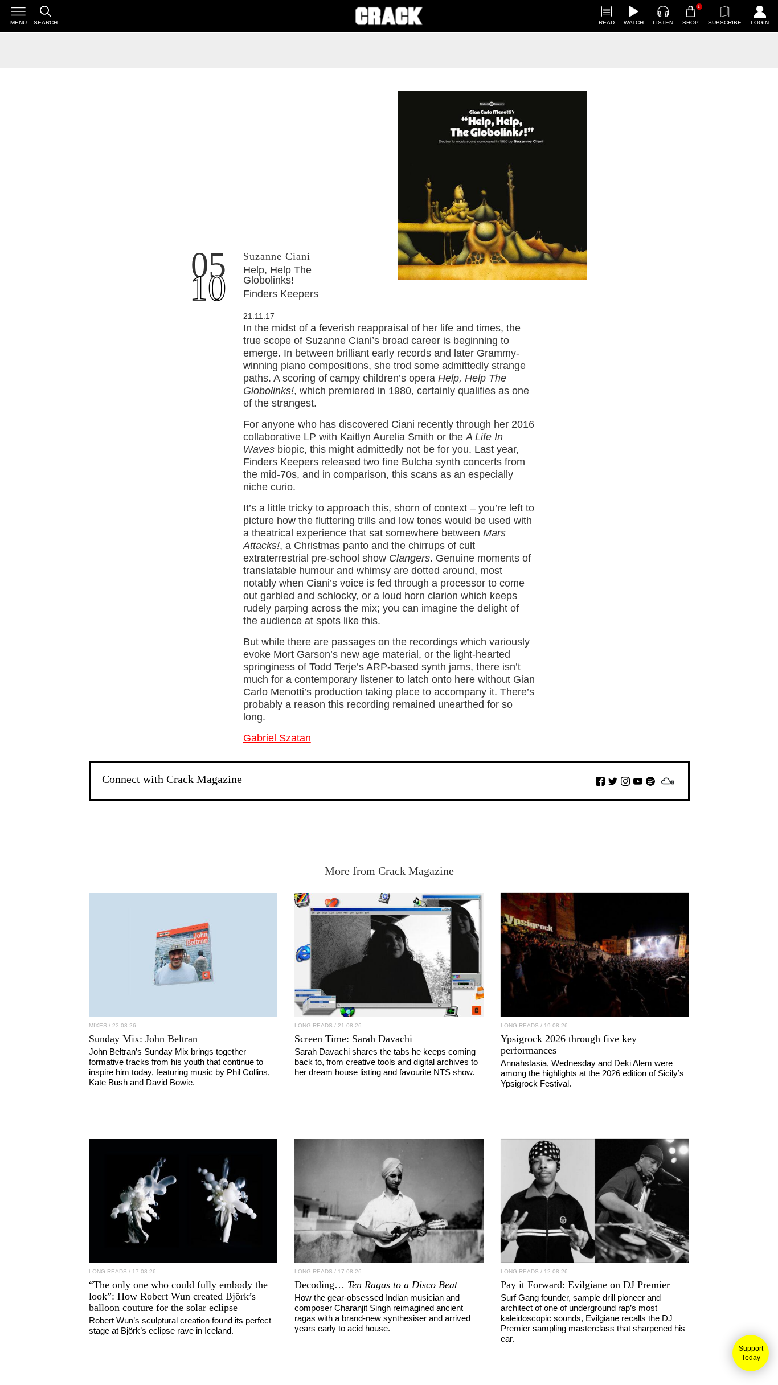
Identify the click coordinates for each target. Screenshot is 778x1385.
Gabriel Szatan (277, 738)
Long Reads (313, 1025)
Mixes (98, 1025)
